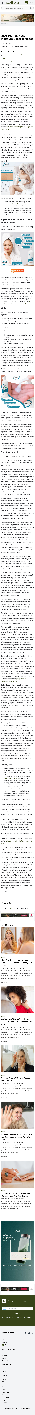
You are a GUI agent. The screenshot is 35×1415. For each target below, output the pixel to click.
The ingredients (7, 62)
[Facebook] (25, 1333)
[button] (2, 2)
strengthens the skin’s (11, 778)
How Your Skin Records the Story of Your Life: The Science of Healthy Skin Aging (16, 962)
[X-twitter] (29, 1333)
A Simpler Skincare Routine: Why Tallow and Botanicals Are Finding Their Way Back (16, 1137)
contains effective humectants (15, 204)
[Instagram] (32, 1333)
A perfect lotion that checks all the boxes (15, 55)
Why (4, 58)
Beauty (3, 31)
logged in (13, 908)
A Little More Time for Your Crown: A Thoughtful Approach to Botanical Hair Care (16, 1021)
